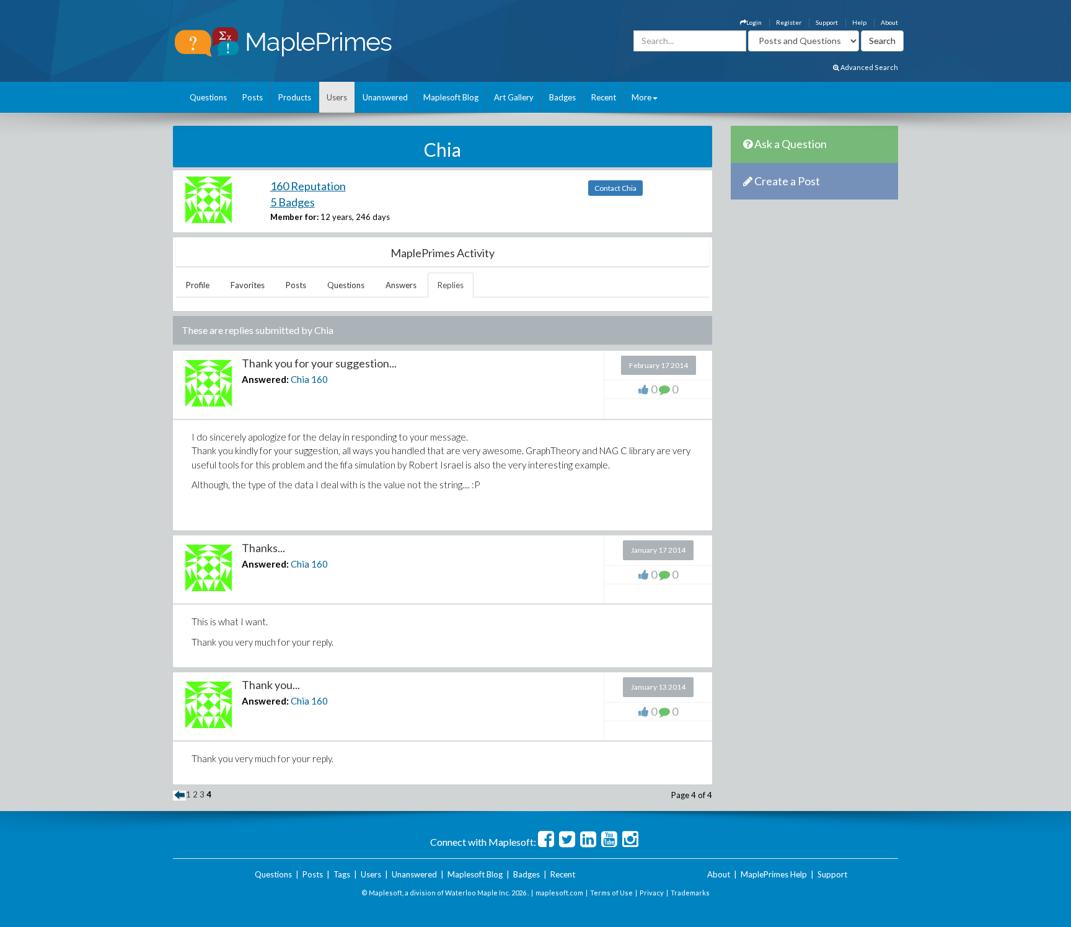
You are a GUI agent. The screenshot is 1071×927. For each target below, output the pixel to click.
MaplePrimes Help (774, 874)
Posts (252, 97)
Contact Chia (615, 188)
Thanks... (263, 548)
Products (294, 97)
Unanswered (385, 97)
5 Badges (292, 202)
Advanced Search (868, 67)
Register (788, 22)
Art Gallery (514, 97)
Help (859, 22)
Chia (300, 379)
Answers (401, 285)
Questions (208, 97)
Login (754, 22)
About (889, 22)
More (641, 97)
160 (319, 379)
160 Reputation (308, 186)
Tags (341, 874)
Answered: (265, 379)
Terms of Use (611, 893)
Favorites (248, 285)
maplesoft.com (559, 893)
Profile (197, 285)
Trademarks (690, 893)
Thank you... (271, 685)
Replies (451, 285)
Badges (562, 97)
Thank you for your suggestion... (319, 363)
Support (827, 22)
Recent (603, 97)
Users (337, 97)
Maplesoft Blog (450, 97)
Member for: (294, 217)
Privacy (652, 893)
